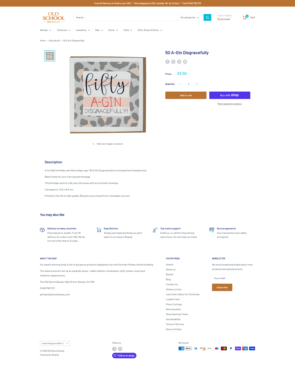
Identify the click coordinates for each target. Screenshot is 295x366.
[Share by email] (185, 61)
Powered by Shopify (49, 355)
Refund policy (173, 309)
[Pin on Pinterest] (173, 61)
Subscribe (222, 287)
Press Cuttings (174, 304)
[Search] (207, 17)
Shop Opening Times (177, 314)
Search (169, 264)
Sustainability (173, 319)
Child (126, 29)
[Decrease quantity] (180, 83)
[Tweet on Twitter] (179, 61)
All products (54, 40)
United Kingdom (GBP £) (52, 343)
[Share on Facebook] (167, 61)
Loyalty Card (172, 299)
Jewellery (81, 29)
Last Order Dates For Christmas (183, 294)
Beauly (169, 274)
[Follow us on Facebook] (114, 349)
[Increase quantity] (197, 83)
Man (97, 29)
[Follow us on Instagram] (120, 349)
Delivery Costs (174, 289)
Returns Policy (174, 329)
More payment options (230, 103)
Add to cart (186, 95)
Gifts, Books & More (148, 29)
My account (223, 18)
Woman (44, 29)
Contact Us (172, 284)
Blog (168, 279)
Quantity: (170, 83)
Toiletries (62, 29)
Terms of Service (175, 324)
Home (111, 29)
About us (171, 269)
